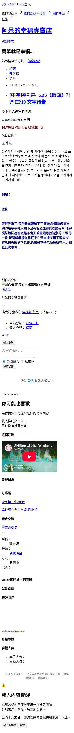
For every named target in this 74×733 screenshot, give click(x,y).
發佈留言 (8, 366)
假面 (29, 328)
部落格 (14, 73)
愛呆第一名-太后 (13, 502)
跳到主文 (8, 41)
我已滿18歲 (9, 725)
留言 (35, 312)
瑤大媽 (6, 289)
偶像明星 (34, 61)
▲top (5, 334)
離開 (22, 725)
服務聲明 (43, 678)
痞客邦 (27, 312)
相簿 (12, 69)
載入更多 (8, 342)
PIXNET (18, 673)
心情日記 (32, 323)
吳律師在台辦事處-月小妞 (19, 510)
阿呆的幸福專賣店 (27, 30)
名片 (12, 78)
